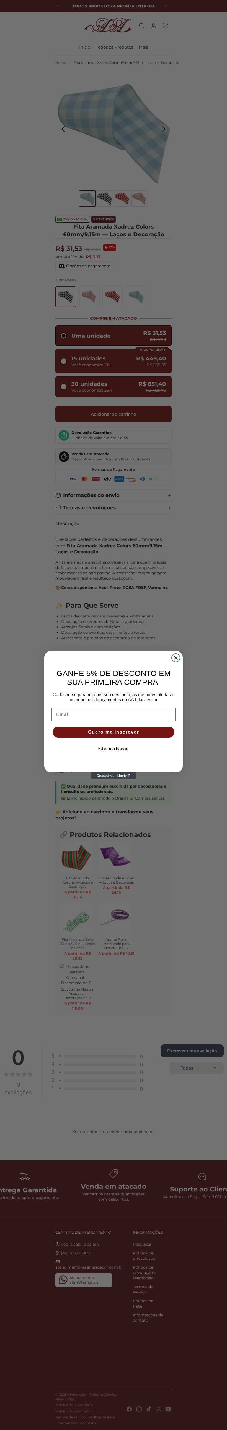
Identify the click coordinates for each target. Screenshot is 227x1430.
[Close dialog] (176, 658)
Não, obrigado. (113, 749)
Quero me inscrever (113, 732)
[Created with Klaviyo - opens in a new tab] (113, 775)
